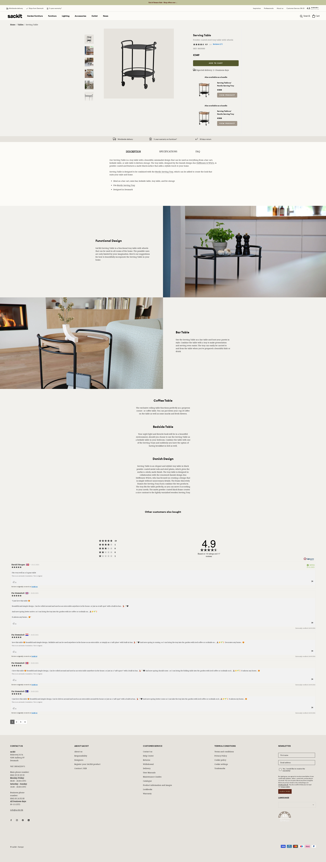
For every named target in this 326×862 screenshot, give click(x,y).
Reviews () (218, 44)
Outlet (95, 16)
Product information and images (157, 785)
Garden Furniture (35, 16)
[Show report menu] (312, 581)
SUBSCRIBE (285, 791)
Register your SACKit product (87, 764)
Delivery (147, 768)
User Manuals (149, 772)
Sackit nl (34, 656)
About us (280, 8)
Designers (78, 760)
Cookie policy (220, 760)
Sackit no (34, 587)
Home (12, 24)
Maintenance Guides (152, 777)
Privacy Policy (220, 756)
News (105, 16)
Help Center (148, 756)
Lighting (65, 16)
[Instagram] (17, 820)
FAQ (198, 151)
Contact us (147, 751)
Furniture (52, 16)
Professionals (269, 8)
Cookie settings (221, 764)
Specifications (168, 151)
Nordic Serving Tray (164, 171)
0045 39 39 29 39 (17, 775)
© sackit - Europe (17, 847)
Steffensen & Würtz (205, 163)
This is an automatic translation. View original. (27, 576)
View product (227, 95)
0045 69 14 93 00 (17, 798)
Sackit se (34, 713)
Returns (146, 760)
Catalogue (147, 781)
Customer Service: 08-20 (295, 8)
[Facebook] (11, 820)
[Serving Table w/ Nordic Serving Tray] (204, 81)
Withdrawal (148, 764)
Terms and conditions (224, 751)
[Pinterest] (23, 820)
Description (133, 151)
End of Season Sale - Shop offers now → (163, 3)
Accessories (80, 16)
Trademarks (219, 768)
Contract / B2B (80, 768)
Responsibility (80, 756)
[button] (312, 8)
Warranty (147, 793)
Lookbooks (147, 789)
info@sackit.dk (16, 810)
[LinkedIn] (29, 820)
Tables (20, 24)
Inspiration (257, 8)
